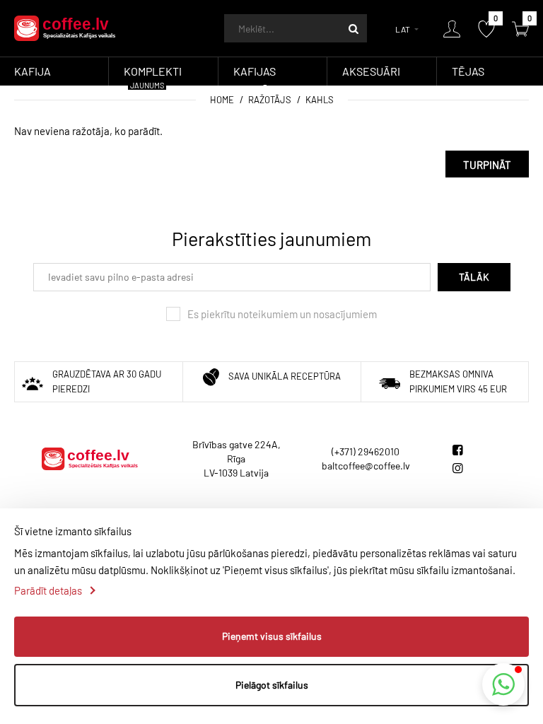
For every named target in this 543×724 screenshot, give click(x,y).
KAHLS (319, 99)
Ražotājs (269, 99)
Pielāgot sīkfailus (271, 685)
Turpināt (487, 164)
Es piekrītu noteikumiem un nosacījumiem (282, 314)
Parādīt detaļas (48, 590)
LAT (402, 29)
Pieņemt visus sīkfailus (272, 636)
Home (222, 99)
